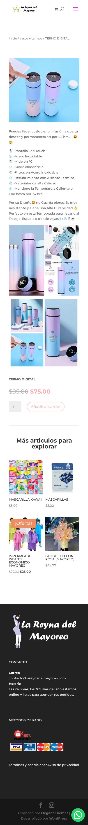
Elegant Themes (54, 813)
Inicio (13, 38)
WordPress (58, 818)
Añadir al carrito (45, 406)
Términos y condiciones (28, 765)
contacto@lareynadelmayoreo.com (37, 678)
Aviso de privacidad (63, 765)
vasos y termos (31, 38)
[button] (78, 815)
